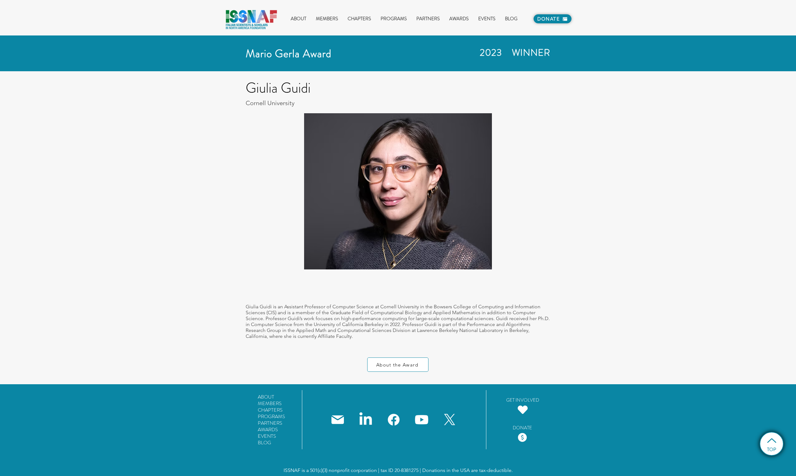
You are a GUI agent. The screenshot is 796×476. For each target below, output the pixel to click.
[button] (327, 18)
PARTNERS (270, 423)
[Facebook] (393, 419)
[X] (449, 419)
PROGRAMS (271, 416)
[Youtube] (421, 419)
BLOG (264, 442)
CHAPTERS (270, 410)
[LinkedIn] (365, 419)
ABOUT (266, 397)
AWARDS (268, 429)
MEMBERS (270, 403)
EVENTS (267, 436)
